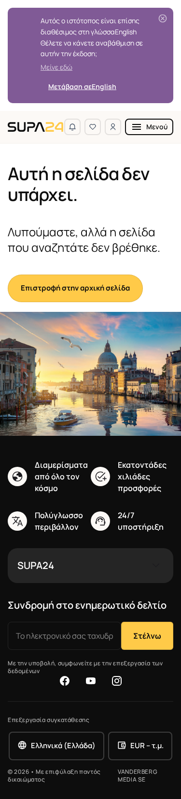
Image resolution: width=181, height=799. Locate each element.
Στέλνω (147, 635)
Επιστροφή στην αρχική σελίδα (75, 288)
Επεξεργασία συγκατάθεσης (48, 720)
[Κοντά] (162, 18)
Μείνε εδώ (56, 67)
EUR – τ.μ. (147, 745)
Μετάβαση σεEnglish (82, 86)
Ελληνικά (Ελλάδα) (63, 745)
